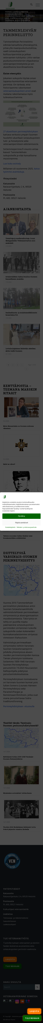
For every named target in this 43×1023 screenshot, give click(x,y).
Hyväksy (21, 516)
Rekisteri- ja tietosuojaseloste (27, 527)
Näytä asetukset (21, 523)
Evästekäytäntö (10, 527)
